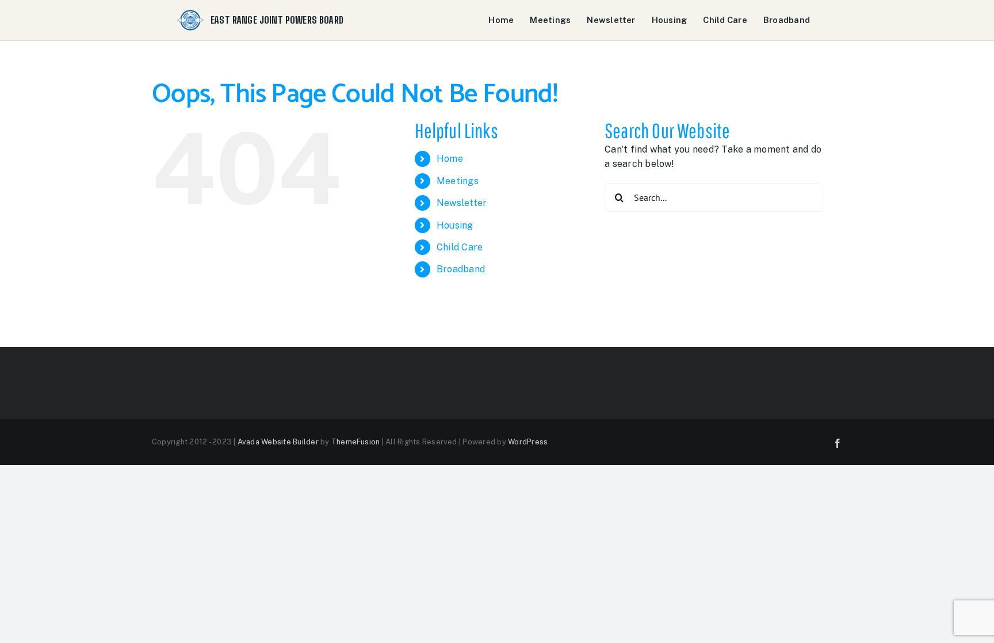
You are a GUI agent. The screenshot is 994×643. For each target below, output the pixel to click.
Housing (669, 20)
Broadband (786, 20)
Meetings (550, 20)
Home (501, 20)
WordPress (528, 441)
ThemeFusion (355, 441)
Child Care (725, 20)
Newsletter (611, 20)
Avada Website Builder (278, 441)
